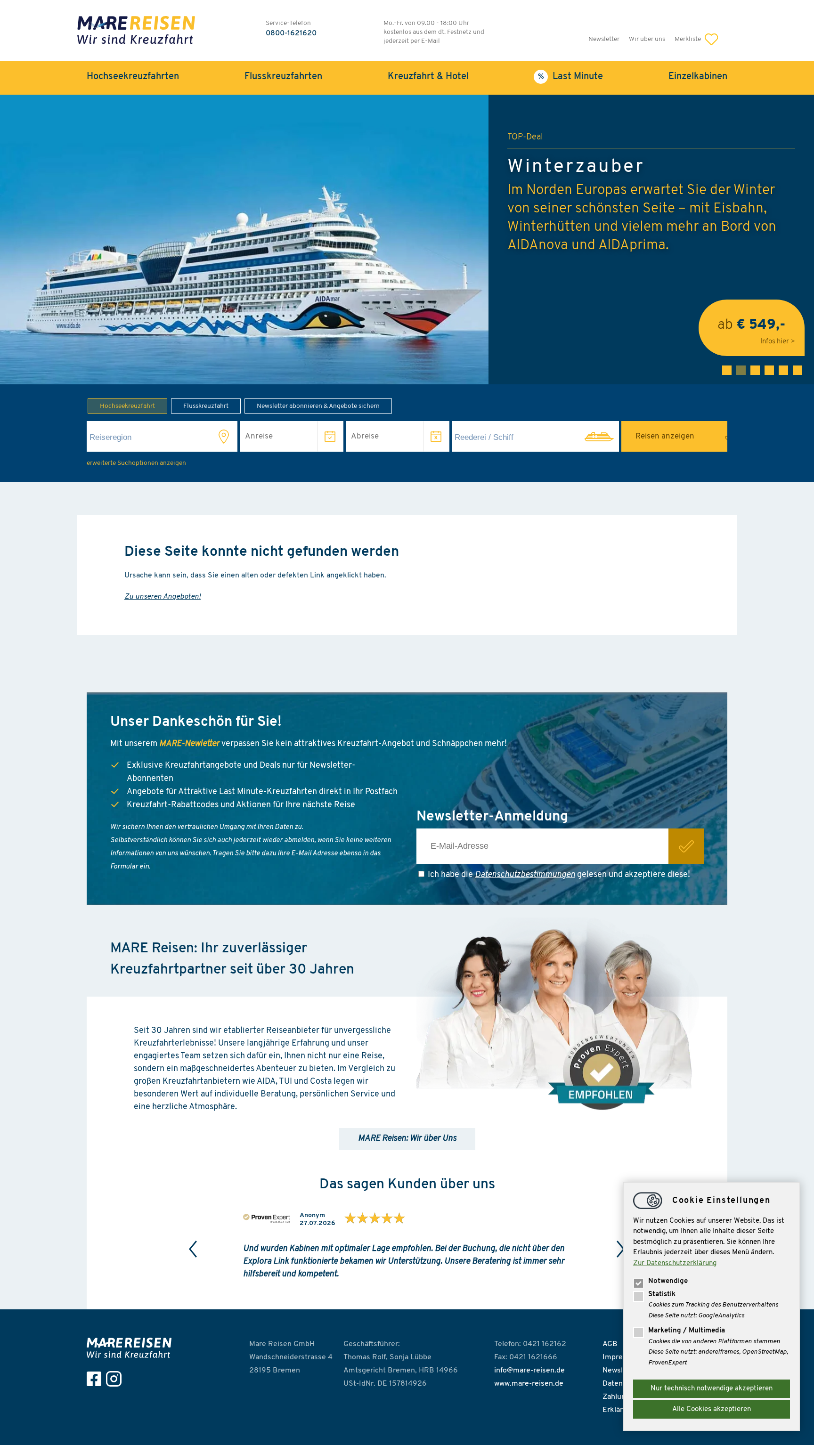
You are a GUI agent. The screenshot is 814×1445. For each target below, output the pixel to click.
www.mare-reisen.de (528, 1384)
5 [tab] (783, 370)
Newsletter (603, 39)
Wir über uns (647, 39)
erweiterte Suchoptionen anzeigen (136, 463)
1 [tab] (727, 370)
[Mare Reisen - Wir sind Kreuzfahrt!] (136, 31)
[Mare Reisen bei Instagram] (116, 1379)
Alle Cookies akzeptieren (711, 1409)
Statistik (662, 1294)
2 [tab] (741, 370)
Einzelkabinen (697, 76)
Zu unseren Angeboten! (162, 597)
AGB (610, 1344)
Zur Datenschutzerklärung (674, 1263)
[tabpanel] (407, 239)
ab (751, 327)
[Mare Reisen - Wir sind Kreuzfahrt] (131, 1348)
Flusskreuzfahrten (283, 76)
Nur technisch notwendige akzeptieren (712, 1388)
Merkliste (688, 39)
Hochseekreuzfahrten (133, 76)
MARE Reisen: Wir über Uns (407, 1139)
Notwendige (668, 1281)
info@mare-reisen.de (529, 1370)
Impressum (621, 1357)
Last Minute (578, 76)
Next (621, 1249)
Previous (193, 1249)
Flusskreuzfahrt (205, 406)
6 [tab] (797, 370)
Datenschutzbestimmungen (525, 875)
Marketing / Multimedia (686, 1330)
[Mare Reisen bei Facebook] (96, 1379)
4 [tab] (769, 370)
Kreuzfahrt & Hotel (428, 76)
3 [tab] (755, 370)
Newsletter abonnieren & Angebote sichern (318, 406)
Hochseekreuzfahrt (127, 406)
